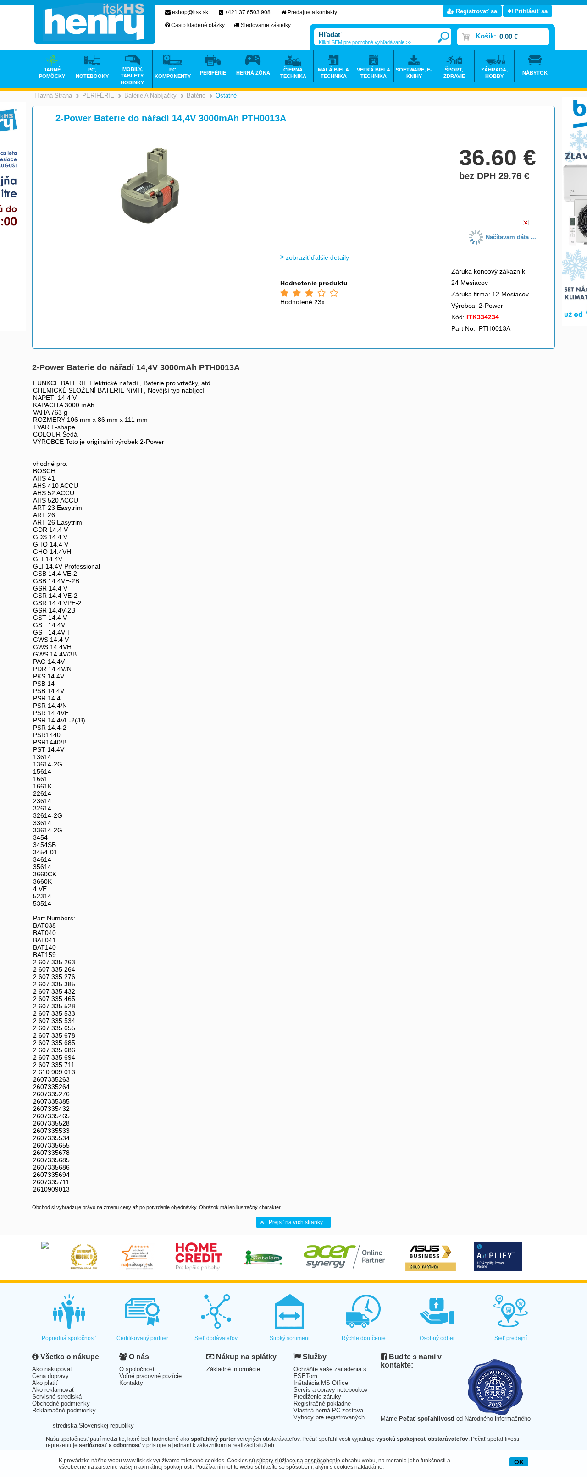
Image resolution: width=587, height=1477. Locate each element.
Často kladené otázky (198, 25)
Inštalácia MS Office (321, 1382)
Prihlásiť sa (530, 11)
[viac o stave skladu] (526, 223)
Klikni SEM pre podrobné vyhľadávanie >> (365, 42)
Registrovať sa (475, 11)
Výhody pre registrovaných (329, 1417)
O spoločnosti (137, 1369)
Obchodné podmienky (61, 1403)
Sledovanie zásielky (266, 25)
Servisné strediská (57, 1396)
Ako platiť (45, 1382)
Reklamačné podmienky (64, 1410)
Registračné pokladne (322, 1403)
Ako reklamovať (53, 1389)
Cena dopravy (50, 1376)
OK (519, 1462)
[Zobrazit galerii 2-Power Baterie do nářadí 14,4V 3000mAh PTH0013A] (150, 225)
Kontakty (131, 1382)
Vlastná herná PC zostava (328, 1410)
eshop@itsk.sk (190, 12)
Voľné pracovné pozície (150, 1376)
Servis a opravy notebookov (331, 1389)
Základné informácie (233, 1369)
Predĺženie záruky (317, 1396)
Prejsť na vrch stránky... (298, 1222)
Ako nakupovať (52, 1369)
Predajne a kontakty (312, 12)
